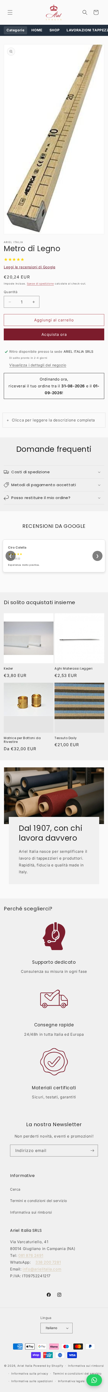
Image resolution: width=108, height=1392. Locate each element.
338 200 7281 (48, 1262)
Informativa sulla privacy (29, 1373)
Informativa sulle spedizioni (32, 1381)
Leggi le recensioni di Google (29, 267)
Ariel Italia (24, 1365)
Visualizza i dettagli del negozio (37, 365)
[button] (10, 12)
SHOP (54, 30)
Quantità (10, 292)
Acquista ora (54, 334)
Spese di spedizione (40, 283)
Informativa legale (71, 1381)
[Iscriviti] (92, 1151)
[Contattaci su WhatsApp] (94, 1380)
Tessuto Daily (66, 738)
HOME (36, 30)
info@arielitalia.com (42, 1269)
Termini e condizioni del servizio (38, 1200)
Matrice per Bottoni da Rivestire (22, 740)
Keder (8, 669)
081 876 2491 (30, 1255)
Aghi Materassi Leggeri (73, 669)
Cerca (15, 1189)
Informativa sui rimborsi (31, 1212)
